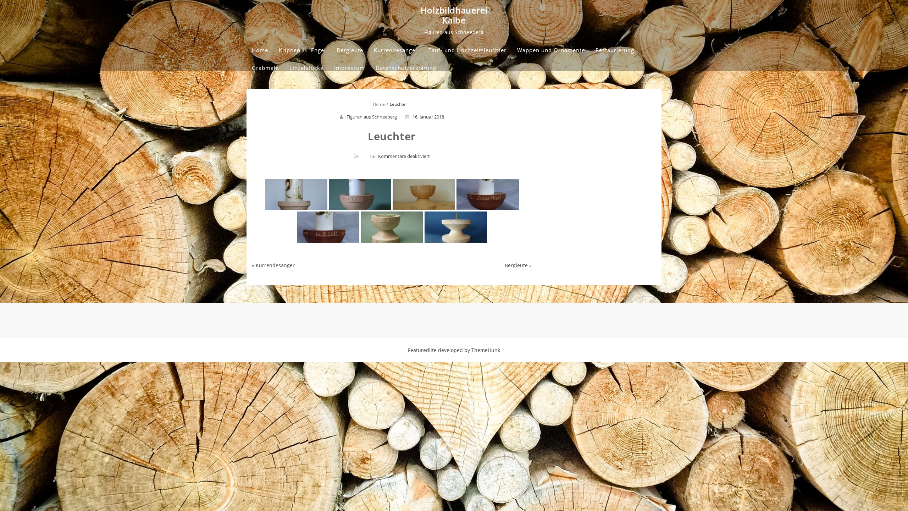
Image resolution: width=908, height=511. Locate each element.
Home (260, 50)
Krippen (289, 50)
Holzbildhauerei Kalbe (454, 15)
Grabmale (265, 67)
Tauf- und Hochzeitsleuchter (467, 50)
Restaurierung (615, 50)
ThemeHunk (485, 350)
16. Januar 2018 (428, 117)
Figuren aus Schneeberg (372, 117)
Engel (318, 50)
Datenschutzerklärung (406, 67)
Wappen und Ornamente (551, 50)
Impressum (349, 67)
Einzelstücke (306, 67)
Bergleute (350, 50)
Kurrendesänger (396, 50)
